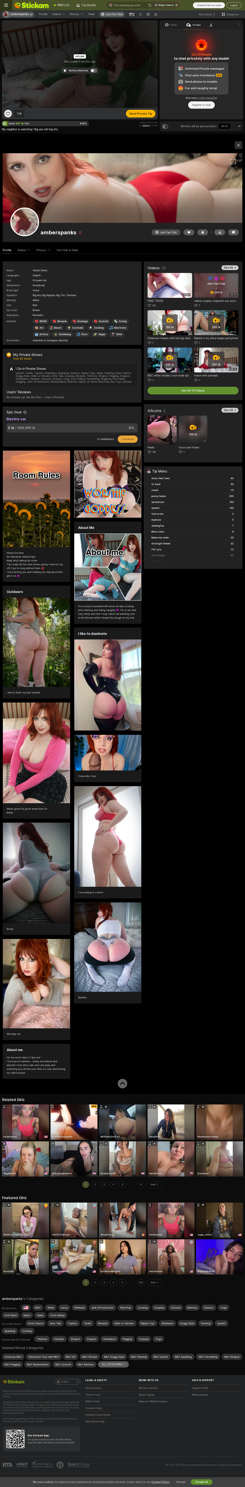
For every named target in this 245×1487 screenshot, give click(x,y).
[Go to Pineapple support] (60, 1465)
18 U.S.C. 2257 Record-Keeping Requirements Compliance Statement (204, 1465)
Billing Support (200, 1394)
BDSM (43, 321)
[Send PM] (233, 232)
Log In (234, 5)
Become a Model (148, 1388)
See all (228, 267)
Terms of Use (92, 1394)
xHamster (38, 340)
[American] (26, 1308)
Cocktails (77, 327)
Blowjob (62, 321)
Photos (76, 14)
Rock (84, 334)
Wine (119, 334)
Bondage (83, 321)
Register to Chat (201, 104)
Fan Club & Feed (67, 250)
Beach (57, 327)
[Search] (150, 5)
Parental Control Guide (97, 1415)
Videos (58, 14)
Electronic (120, 327)
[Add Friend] (219, 232)
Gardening (65, 334)
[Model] (238, 145)
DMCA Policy (92, 1401)
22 (154, 305)
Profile (43, 14)
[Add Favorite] (8, 113)
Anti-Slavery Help (95, 1421)
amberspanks (12, 1299)
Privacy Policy (93, 1388)
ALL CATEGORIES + (113, 1364)
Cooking (99, 327)
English (65, 1381)
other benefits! (208, 97)
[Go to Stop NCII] (79, 1465)
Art (41, 327)
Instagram (52, 340)
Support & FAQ (200, 1388)
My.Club (63, 340)
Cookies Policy (93, 1408)
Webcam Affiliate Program (153, 1401)
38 (154, 451)
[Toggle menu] (6, 5)
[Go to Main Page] (31, 5)
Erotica (44, 334)
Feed (91, 14)
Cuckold (103, 321)
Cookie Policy (160, 1482)
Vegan (101, 334)
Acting (123, 321)
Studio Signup (146, 1394)
